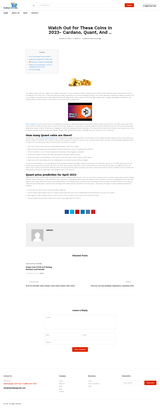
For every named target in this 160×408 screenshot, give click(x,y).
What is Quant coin (32, 124)
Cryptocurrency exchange (92, 38)
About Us (16, 13)
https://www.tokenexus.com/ (50, 138)
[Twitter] (125, 390)
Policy (90, 381)
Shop (25, 13)
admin (77, 38)
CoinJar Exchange (34, 69)
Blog (60, 389)
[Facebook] (122, 390)
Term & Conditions (94, 383)
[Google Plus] (128, 390)
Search (129, 5)
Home (6, 13)
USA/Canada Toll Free (149, 4)
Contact (34, 13)
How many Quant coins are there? (40, 56)
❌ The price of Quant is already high (40, 62)
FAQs (89, 386)
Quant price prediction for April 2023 (40, 59)
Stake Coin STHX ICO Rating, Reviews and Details (39, 268)
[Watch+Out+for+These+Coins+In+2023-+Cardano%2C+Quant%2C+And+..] (72, 212)
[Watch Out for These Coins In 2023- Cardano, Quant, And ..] (67, 212)
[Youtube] (131, 390)
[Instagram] (134, 390)
